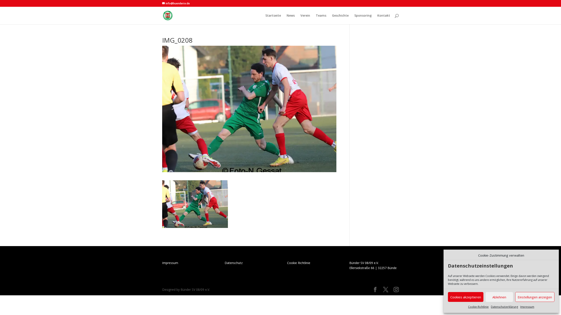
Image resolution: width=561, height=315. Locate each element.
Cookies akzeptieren (465, 297)
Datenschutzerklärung (504, 307)
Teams (321, 16)
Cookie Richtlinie (298, 263)
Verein (305, 16)
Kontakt (383, 16)
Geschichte (340, 16)
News (291, 16)
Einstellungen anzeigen (535, 297)
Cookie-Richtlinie (478, 307)
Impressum (527, 307)
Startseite (273, 16)
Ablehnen (499, 297)
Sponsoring (363, 16)
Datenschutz (234, 263)
